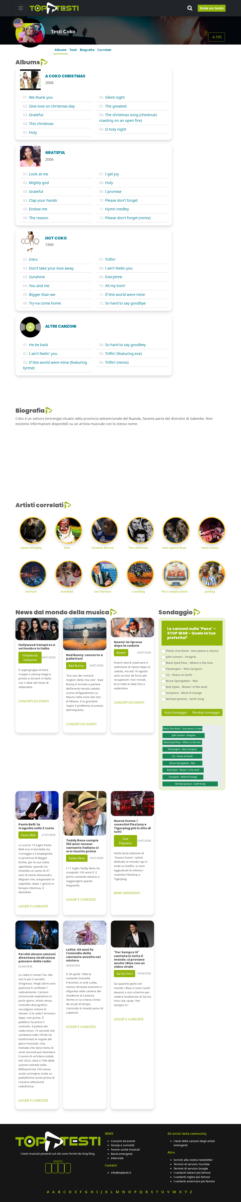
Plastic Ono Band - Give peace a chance (192, 651)
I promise (113, 191)
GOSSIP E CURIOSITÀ (33, 906)
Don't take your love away (51, 268)
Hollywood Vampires (30, 657)
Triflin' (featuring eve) (123, 353)
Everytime (113, 276)
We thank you (41, 97)
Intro (33, 259)
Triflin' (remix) (117, 362)
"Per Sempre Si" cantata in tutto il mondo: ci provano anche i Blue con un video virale (129, 959)
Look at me (38, 174)
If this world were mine (125, 294)
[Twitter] (67, 1168)
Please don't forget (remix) (128, 217)
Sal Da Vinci (124, 974)
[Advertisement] (201, 115)
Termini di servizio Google (191, 1168)
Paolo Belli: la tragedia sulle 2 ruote (36, 826)
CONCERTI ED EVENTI (33, 701)
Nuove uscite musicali (125, 1149)
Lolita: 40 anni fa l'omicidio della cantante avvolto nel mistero (83, 955)
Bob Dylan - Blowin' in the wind (186, 687)
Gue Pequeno (125, 841)
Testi (73, 50)
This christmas (41, 123)
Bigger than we (42, 294)
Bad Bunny (76, 666)
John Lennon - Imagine (181, 657)
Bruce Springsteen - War (182, 681)
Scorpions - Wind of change (184, 693)
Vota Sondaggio (175, 712)
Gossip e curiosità (122, 1145)
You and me (39, 285)
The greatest (116, 106)
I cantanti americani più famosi (194, 1181)
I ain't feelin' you (43, 353)
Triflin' (110, 259)
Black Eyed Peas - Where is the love (189, 663)
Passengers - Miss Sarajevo (184, 669)
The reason (38, 217)
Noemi (121, 653)
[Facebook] (48, 1168)
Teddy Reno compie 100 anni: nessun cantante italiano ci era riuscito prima (82, 845)
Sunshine (37, 276)
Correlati (104, 50)
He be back (38, 344)
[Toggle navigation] (20, 8)
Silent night (115, 97)
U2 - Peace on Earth (179, 675)
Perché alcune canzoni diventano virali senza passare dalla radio (37, 957)
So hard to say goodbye (125, 303)
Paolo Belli (28, 835)
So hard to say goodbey (125, 344)
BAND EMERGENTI (127, 893)
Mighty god (39, 182)
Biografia (87, 50)
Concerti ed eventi (123, 1141)
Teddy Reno (77, 858)
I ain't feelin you (119, 268)
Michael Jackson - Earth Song (185, 699)
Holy (33, 132)
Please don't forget (121, 200)
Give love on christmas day (52, 106)
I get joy (112, 174)
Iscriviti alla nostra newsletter (193, 1160)
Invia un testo (211, 8)
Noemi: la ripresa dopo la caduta (128, 644)
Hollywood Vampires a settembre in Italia (36, 647)
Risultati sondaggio (206, 712)
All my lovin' (115, 285)
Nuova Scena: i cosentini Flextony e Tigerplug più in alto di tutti (132, 826)
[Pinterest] (55, 1168)
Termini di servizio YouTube (192, 1164)
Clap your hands (43, 200)
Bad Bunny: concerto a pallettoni (84, 657)
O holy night (115, 129)
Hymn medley (117, 208)
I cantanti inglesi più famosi (192, 1177)
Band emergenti (122, 1154)
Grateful (36, 114)
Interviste (117, 1158)
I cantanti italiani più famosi (192, 1172)
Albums (60, 50)
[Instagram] (61, 1168)
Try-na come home (45, 303)
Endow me (38, 208)
